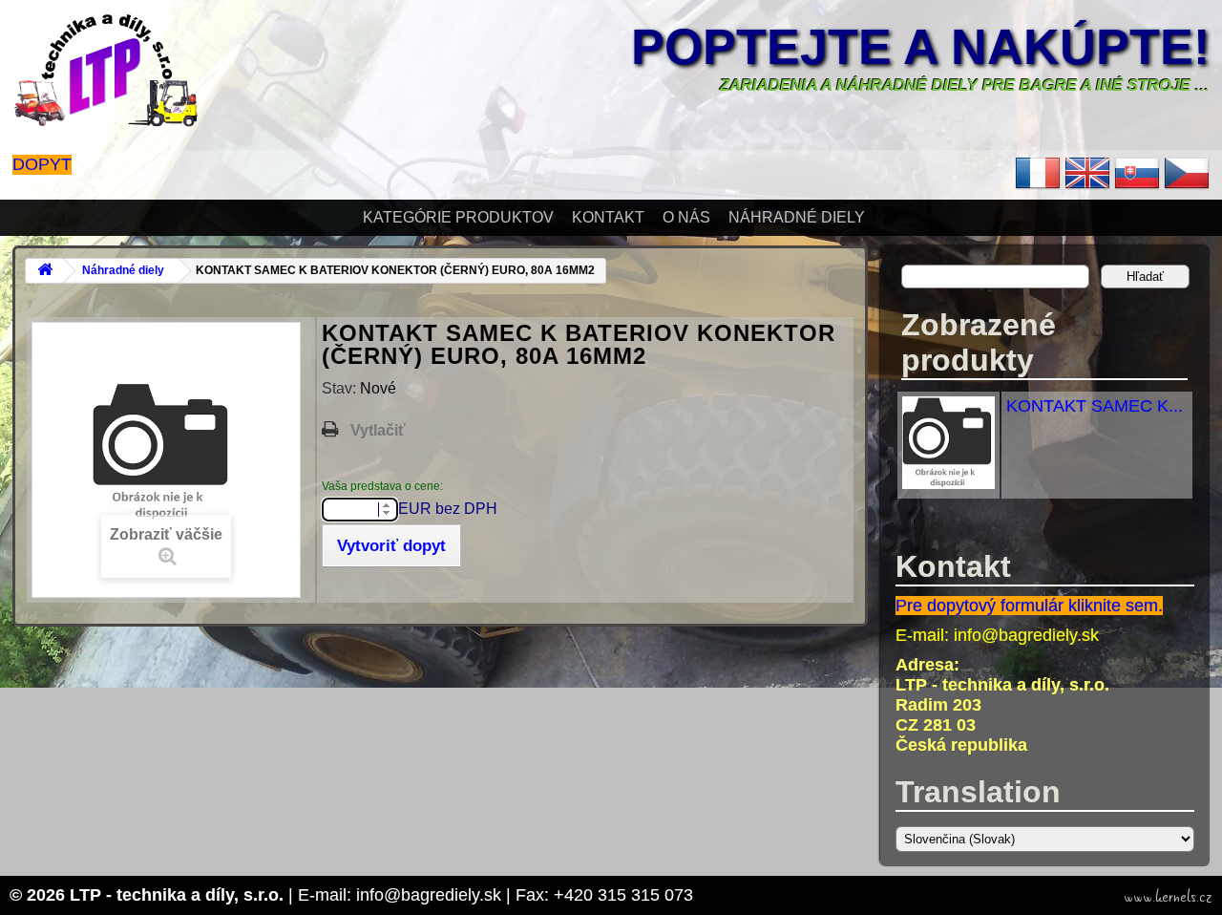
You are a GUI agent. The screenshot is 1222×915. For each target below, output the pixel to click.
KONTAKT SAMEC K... (1094, 405)
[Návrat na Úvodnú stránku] (45, 271)
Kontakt (608, 217)
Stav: (341, 388)
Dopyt (42, 164)
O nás (686, 217)
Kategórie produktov (458, 217)
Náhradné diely (796, 217)
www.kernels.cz (1168, 896)
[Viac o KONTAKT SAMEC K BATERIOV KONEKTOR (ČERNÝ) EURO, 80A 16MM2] (948, 483)
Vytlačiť (378, 430)
